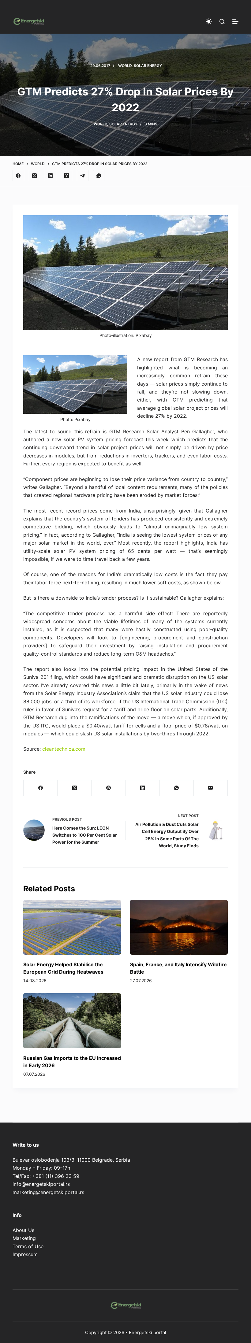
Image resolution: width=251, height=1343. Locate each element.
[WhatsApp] (99, 176)
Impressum (25, 1254)
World (125, 65)
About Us (23, 1230)
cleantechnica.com (63, 749)
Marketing (24, 1238)
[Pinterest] (109, 788)
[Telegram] (82, 176)
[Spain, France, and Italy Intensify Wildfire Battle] (179, 927)
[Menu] (235, 21)
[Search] (222, 21)
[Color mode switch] (209, 21)
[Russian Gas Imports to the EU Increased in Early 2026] (72, 1020)
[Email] (211, 788)
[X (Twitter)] (34, 176)
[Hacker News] (67, 176)
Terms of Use (28, 1246)
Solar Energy (148, 65)
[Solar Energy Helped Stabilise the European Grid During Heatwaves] (72, 927)
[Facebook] (18, 176)
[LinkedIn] (50, 176)
